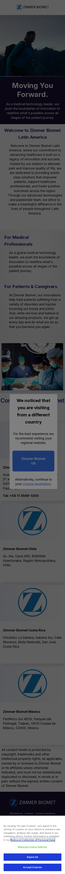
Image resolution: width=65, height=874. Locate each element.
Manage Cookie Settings (32, 846)
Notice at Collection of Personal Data (33, 839)
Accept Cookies (32, 867)
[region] (32, 845)
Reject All (32, 857)
